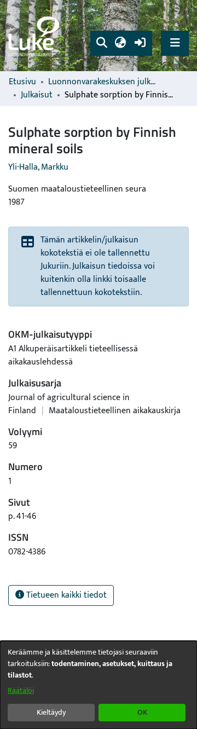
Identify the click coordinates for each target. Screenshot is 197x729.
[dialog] (98, 685)
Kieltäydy (51, 712)
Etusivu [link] (22, 82)
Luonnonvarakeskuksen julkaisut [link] (103, 82)
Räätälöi (21, 690)
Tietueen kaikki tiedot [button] (65, 595)
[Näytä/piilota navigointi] (175, 43)
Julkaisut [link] (37, 95)
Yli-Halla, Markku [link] (38, 167)
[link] (35, 36)
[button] (101, 43)
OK (142, 712)
